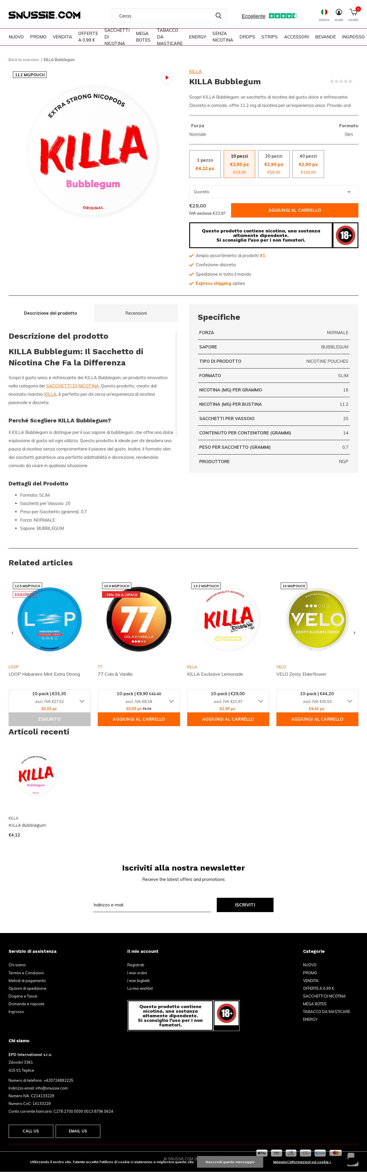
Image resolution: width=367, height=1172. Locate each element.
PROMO (38, 37)
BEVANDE (325, 37)
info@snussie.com (52, 1088)
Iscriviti (245, 905)
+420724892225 (58, 1080)
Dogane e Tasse (23, 996)
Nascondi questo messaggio (230, 1162)
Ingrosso (16, 1011)
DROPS (247, 37)
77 (100, 667)
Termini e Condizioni (26, 973)
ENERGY (197, 37)
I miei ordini (137, 973)
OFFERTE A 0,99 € (88, 36)
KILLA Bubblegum (27, 825)
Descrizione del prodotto (50, 313)
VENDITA (62, 37)
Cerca (218, 16)
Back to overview (24, 59)
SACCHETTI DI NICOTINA (117, 36)
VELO (281, 667)
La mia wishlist (140, 988)
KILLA (195, 71)
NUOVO (16, 37)
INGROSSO (353, 37)
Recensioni (136, 313)
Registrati (135, 965)
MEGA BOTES (143, 36)
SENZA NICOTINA (222, 36)
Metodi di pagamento (27, 980)
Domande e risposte (26, 1004)
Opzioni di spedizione (27, 988)
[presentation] (12, 633)
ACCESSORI (296, 37)
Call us (31, 1131)
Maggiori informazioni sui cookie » (302, 1162)
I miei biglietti (138, 980)
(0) (356, 81)
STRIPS (269, 37)
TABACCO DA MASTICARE (170, 36)
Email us (78, 1131)
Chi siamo (17, 965)
